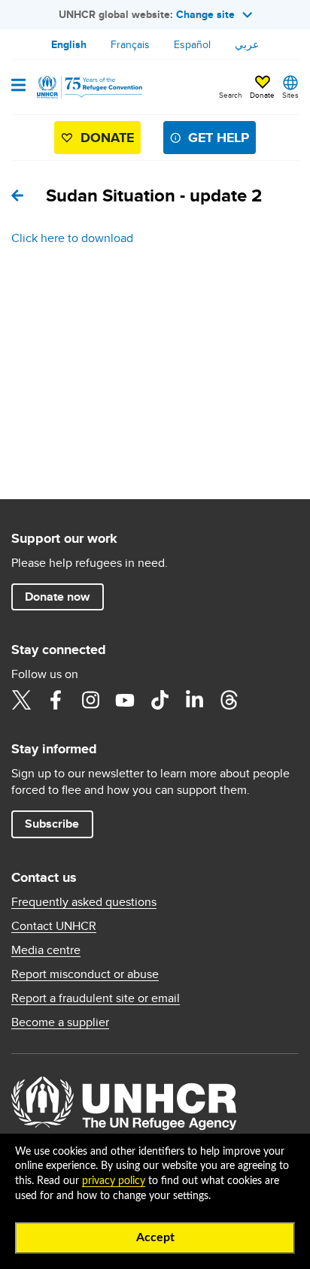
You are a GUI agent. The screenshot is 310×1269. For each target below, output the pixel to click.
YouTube (125, 700)
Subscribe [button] (52, 823)
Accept (155, 1237)
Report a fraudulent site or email (95, 998)
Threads (229, 700)
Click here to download (72, 238)
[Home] (88, 87)
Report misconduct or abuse (85, 974)
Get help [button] (218, 137)
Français (130, 44)
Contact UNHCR (53, 926)
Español (192, 44)
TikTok (159, 700)
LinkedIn (194, 700)
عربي (247, 44)
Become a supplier (60, 1022)
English (69, 44)
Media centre (46, 950)
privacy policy (113, 1181)
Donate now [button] (57, 596)
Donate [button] (262, 94)
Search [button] (230, 94)
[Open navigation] (18, 86)
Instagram (90, 700)
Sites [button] (290, 94)
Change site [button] (205, 14)
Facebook (55, 700)
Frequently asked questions (84, 902)
